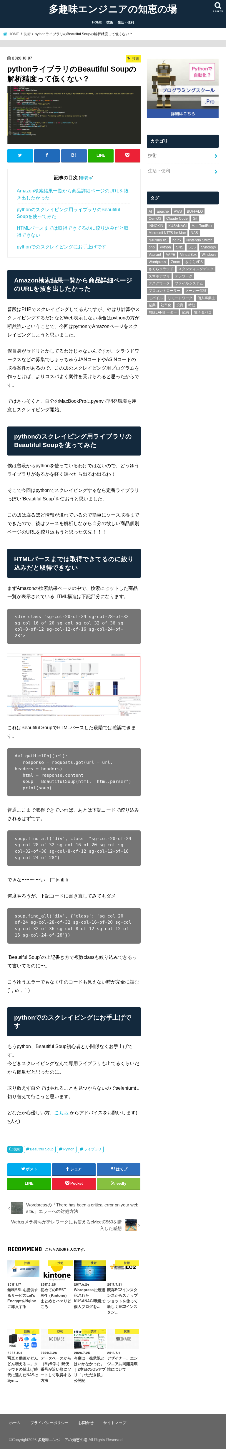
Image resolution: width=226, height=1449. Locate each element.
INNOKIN (156, 226)
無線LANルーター (163, 312)
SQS (192, 247)
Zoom (175, 262)
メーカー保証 (196, 291)
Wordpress (157, 262)
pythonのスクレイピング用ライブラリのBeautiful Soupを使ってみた (68, 213)
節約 (185, 312)
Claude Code (177, 218)
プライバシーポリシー (49, 1423)
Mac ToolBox (202, 226)
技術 (110, 22)
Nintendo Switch (199, 240)
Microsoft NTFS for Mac (167, 233)
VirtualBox (188, 255)
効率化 (166, 305)
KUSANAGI (177, 226)
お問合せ (86, 1423)
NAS (194, 233)
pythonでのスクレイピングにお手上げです (61, 246)
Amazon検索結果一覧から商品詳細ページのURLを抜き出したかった (73, 194)
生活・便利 (126, 22)
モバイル (156, 298)
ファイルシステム (189, 283)
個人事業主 (206, 298)
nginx (176, 240)
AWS (178, 211)
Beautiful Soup (42, 1149)
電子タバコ (203, 312)
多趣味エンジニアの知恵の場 (113, 8)
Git (195, 218)
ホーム (15, 1423)
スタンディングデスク (196, 269)
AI (150, 211)
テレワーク (183, 276)
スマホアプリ (159, 276)
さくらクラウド (161, 269)
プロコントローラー (164, 291)
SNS (179, 247)
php (152, 247)
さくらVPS (194, 262)
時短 (191, 305)
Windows (209, 255)
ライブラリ (93, 1149)
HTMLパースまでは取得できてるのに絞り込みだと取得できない (73, 231)
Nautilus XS (158, 240)
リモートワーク (180, 298)
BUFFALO (195, 211)
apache (163, 211)
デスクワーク (159, 283)
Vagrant (155, 255)
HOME (97, 22)
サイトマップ (114, 1423)
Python (68, 1149)
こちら (61, 1112)
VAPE (170, 255)
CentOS (155, 218)
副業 (152, 305)
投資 (179, 305)
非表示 (86, 177)
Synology (208, 247)
